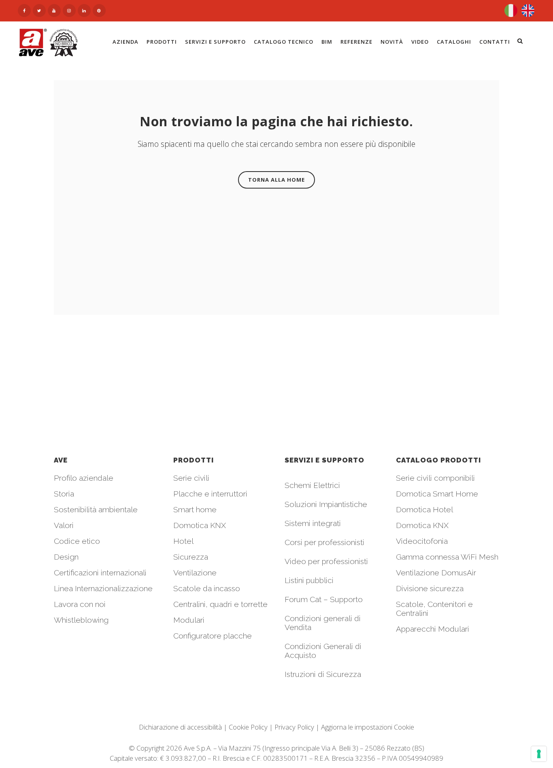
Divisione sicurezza (430, 588)
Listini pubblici (309, 580)
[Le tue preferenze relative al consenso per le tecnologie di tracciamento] (539, 754)
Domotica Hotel (424, 509)
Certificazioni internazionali (100, 572)
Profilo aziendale (83, 477)
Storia (64, 493)
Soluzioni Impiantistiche (326, 504)
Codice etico (77, 541)
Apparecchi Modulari (432, 628)
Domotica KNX (199, 525)
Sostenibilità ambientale (96, 509)
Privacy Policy (294, 727)
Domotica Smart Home (437, 493)
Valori (64, 525)
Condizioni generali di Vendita (323, 623)
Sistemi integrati (313, 523)
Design (66, 556)
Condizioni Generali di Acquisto (323, 651)
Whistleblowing (81, 619)
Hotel (183, 541)
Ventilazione (195, 572)
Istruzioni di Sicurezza (323, 674)
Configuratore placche (212, 635)
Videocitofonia (422, 541)
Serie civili (191, 477)
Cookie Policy (248, 727)
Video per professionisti (326, 561)
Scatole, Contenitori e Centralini (434, 608)
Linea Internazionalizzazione (103, 588)
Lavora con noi (80, 604)
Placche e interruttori (210, 493)
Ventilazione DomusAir (436, 572)
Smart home (195, 509)
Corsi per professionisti (324, 542)
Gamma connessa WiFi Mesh (447, 556)
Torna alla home (276, 179)
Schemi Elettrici (312, 485)
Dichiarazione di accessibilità (180, 727)
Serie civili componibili (435, 477)
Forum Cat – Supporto (324, 599)
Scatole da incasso (206, 588)
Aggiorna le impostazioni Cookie (367, 727)
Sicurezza (190, 556)
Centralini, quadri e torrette (220, 604)
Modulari (188, 619)
